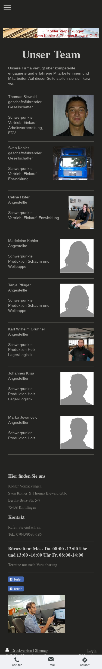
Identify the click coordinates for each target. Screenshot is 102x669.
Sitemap (41, 650)
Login (92, 650)
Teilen (18, 579)
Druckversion (21, 650)
